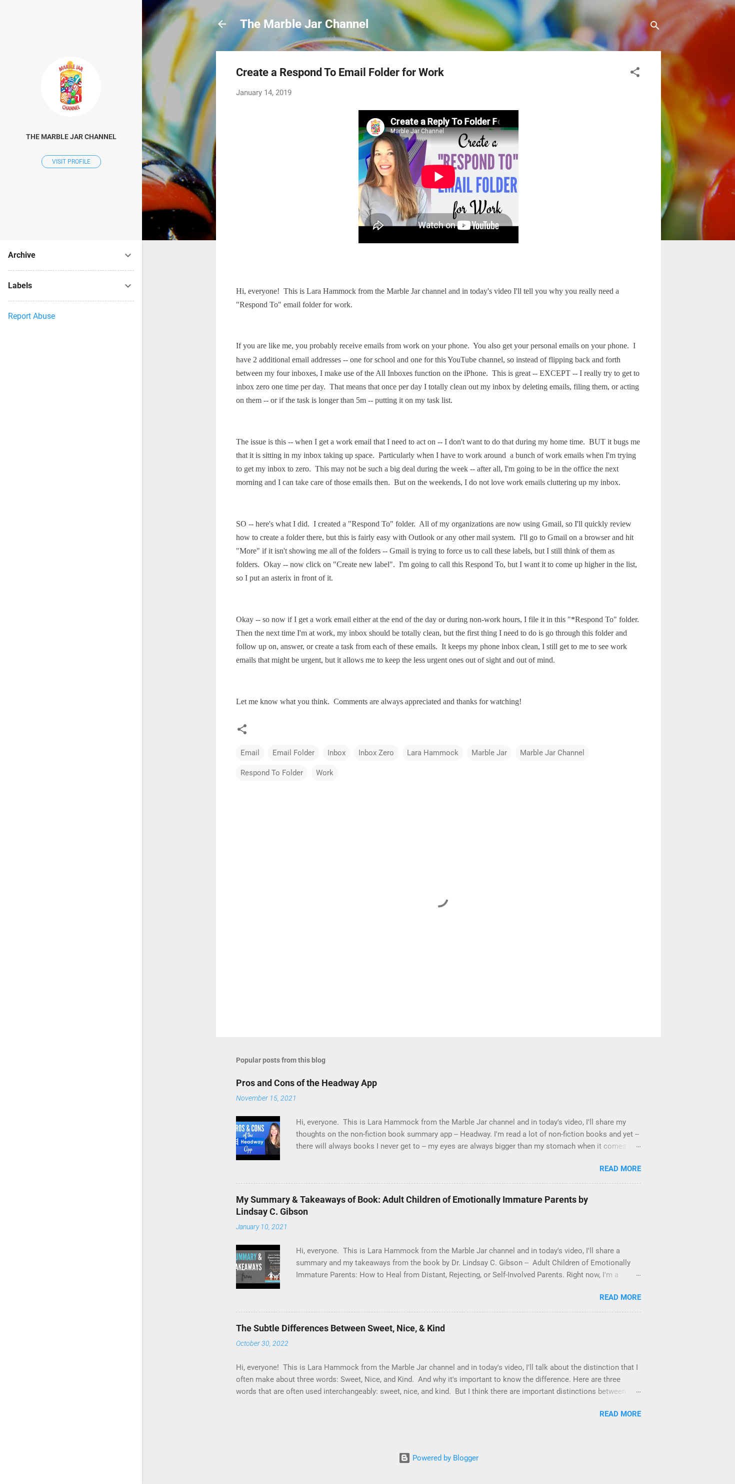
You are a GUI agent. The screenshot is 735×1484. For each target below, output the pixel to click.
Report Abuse (31, 316)
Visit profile (71, 161)
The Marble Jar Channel (304, 24)
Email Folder (293, 752)
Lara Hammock (432, 752)
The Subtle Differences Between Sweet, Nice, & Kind (340, 1328)
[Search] (655, 27)
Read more (620, 1168)
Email (250, 752)
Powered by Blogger (444, 1457)
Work (325, 772)
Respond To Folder (271, 772)
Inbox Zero (376, 752)
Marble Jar (489, 752)
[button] (635, 74)
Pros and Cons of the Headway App (306, 1083)
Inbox (337, 752)
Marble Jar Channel (552, 752)
